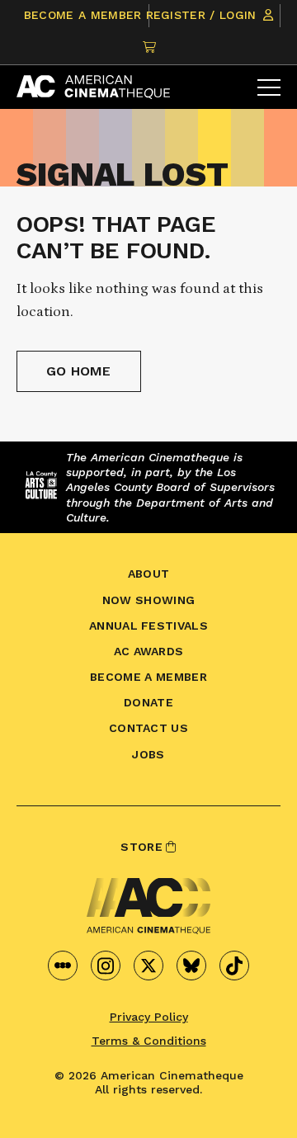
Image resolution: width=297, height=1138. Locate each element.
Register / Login (203, 14)
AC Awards (149, 651)
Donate (148, 702)
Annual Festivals (148, 625)
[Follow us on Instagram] (105, 965)
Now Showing (149, 600)
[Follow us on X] (148, 965)
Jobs (148, 754)
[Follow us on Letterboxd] (63, 965)
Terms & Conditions (149, 1040)
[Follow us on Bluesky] (191, 965)
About (149, 573)
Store (143, 846)
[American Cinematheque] (93, 87)
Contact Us (148, 727)
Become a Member (83, 14)
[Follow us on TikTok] (234, 965)
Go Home (78, 371)
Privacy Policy (149, 1016)
